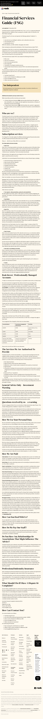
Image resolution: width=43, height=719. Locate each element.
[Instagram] (5, 650)
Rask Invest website (34, 710)
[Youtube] (3, 650)
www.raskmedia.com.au (23, 200)
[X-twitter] (8, 650)
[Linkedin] (3, 652)
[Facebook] (6, 650)
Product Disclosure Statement (25, 708)
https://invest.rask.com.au (32, 290)
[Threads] (5, 652)
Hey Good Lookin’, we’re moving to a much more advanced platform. (9, 3)
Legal (6, 13)
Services (20, 635)
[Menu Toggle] (39, 8)
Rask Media (21, 668)
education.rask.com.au (24, 233)
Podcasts (13, 635)
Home (3, 13)
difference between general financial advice (28, 137)
